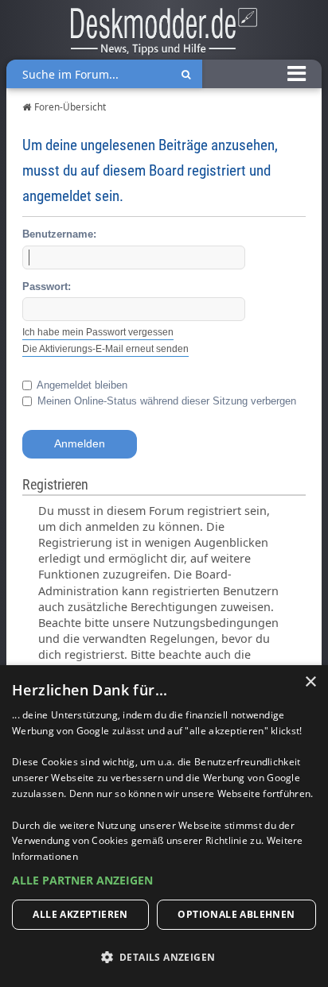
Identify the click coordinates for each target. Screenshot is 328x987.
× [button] (310, 682)
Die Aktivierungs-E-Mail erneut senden (105, 348)
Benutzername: (59, 234)
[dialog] (164, 826)
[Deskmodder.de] (164, 34)
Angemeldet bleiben (80, 385)
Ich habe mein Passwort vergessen (98, 332)
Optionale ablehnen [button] (236, 914)
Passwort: (46, 286)
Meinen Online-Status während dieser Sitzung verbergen (165, 401)
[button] (164, 880)
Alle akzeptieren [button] (80, 914)
